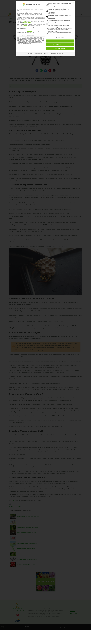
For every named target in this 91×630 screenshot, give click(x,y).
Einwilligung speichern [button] (60, 48)
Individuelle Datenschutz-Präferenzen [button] (60, 45)
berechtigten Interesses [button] (27, 22)
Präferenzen (30, 53)
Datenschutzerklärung (38, 53)
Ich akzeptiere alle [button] (60, 41)
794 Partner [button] (24, 21)
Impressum (46, 53)
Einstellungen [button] (25, 25)
